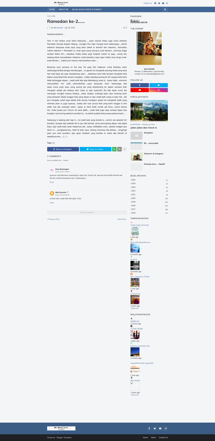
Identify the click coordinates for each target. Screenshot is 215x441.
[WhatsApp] (114, 149)
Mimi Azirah (135, 380)
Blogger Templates (64, 437)
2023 (149, 187)
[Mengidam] (136, 136)
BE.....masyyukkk (151, 143)
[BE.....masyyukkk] (136, 146)
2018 (149, 205)
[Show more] (124, 149)
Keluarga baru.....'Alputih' (154, 164)
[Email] (119, 149)
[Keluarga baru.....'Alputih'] (136, 167)
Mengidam (148, 133)
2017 (149, 209)
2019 (149, 202)
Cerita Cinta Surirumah (140, 225)
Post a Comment (87, 212)
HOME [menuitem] (52, 9)
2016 (149, 213)
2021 (149, 194)
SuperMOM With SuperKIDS (142, 363)
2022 (149, 191)
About (153, 437)
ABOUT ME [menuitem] (63, 9)
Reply (52, 182)
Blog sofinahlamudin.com (140, 242)
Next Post (122, 219)
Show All (134, 308)
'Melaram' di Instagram (153, 154)
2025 (149, 180)
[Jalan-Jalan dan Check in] (149, 111)
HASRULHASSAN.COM (140, 346)
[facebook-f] (140, 85)
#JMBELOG (135, 321)
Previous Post (53, 219)
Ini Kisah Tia (135, 294)
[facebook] (155, 3)
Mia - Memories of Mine (140, 277)
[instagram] (167, 3)
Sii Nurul (134, 259)
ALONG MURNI (137, 329)
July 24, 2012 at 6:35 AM (62, 195)
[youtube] (163, 3)
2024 (149, 183)
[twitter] (159, 3)
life (54, 16)
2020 (149, 198)
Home (49, 16)
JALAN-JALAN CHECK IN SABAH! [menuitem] (86, 9)
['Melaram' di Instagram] (136, 156)
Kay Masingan (62, 169)
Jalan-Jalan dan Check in (144, 127)
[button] (165, 9)
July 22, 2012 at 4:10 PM (62, 172)
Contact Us (163, 437)
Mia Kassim (60, 192)
